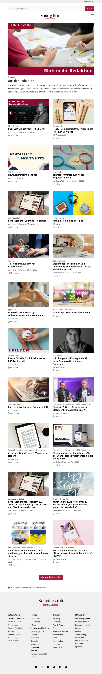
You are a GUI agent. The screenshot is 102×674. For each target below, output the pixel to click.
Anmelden (90, 1)
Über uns (33, 650)
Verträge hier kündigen (39, 628)
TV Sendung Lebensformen (13, 639)
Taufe (55, 638)
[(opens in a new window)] (36, 667)
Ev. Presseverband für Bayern (38, 655)
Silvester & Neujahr (60, 631)
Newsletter (34, 641)
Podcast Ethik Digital (16, 628)
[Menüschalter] (92, 15)
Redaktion (34, 638)
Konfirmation (58, 641)
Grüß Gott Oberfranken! (17, 618)
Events (77, 628)
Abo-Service (35, 622)
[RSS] (66, 667)
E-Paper (33, 625)
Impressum (34, 647)
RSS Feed (79, 643)
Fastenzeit (57, 622)
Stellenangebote (37, 631)
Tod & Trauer (58, 647)
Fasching (56, 618)
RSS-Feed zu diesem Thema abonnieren (28, 588)
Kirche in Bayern (14, 622)
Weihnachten (58, 634)
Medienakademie (82, 622)
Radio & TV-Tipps (14, 634)
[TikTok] (54, 667)
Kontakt (33, 634)
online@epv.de (70, 92)
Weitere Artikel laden (51, 577)
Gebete (78, 631)
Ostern (55, 628)
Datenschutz (35, 644)
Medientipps (13, 625)
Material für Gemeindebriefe (81, 639)
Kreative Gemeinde (83, 625)
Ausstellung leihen (82, 618)
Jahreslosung (80, 634)
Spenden (78, 647)
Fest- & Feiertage (59, 625)
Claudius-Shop (36, 618)
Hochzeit (56, 644)
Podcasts (11, 631)
